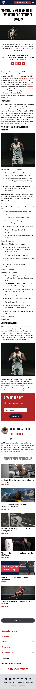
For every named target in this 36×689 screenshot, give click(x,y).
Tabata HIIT (24, 327)
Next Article (18, 620)
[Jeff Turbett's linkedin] (11, 439)
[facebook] (10, 679)
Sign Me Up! (15, 416)
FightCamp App (20, 388)
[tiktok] (26, 679)
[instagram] (14, 679)
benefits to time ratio (27, 78)
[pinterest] (22, 679)
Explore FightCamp (22, 2)
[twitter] (6, 679)
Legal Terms (13, 684)
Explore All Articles (18, 669)
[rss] (30, 679)
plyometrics (29, 86)
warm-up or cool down (8, 333)
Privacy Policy (22, 684)
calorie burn (23, 80)
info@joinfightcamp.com (12, 663)
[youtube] (18, 679)
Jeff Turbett (21, 59)
